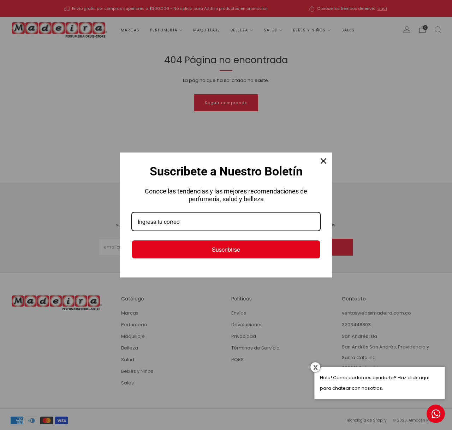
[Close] (323, 161)
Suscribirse (226, 249)
